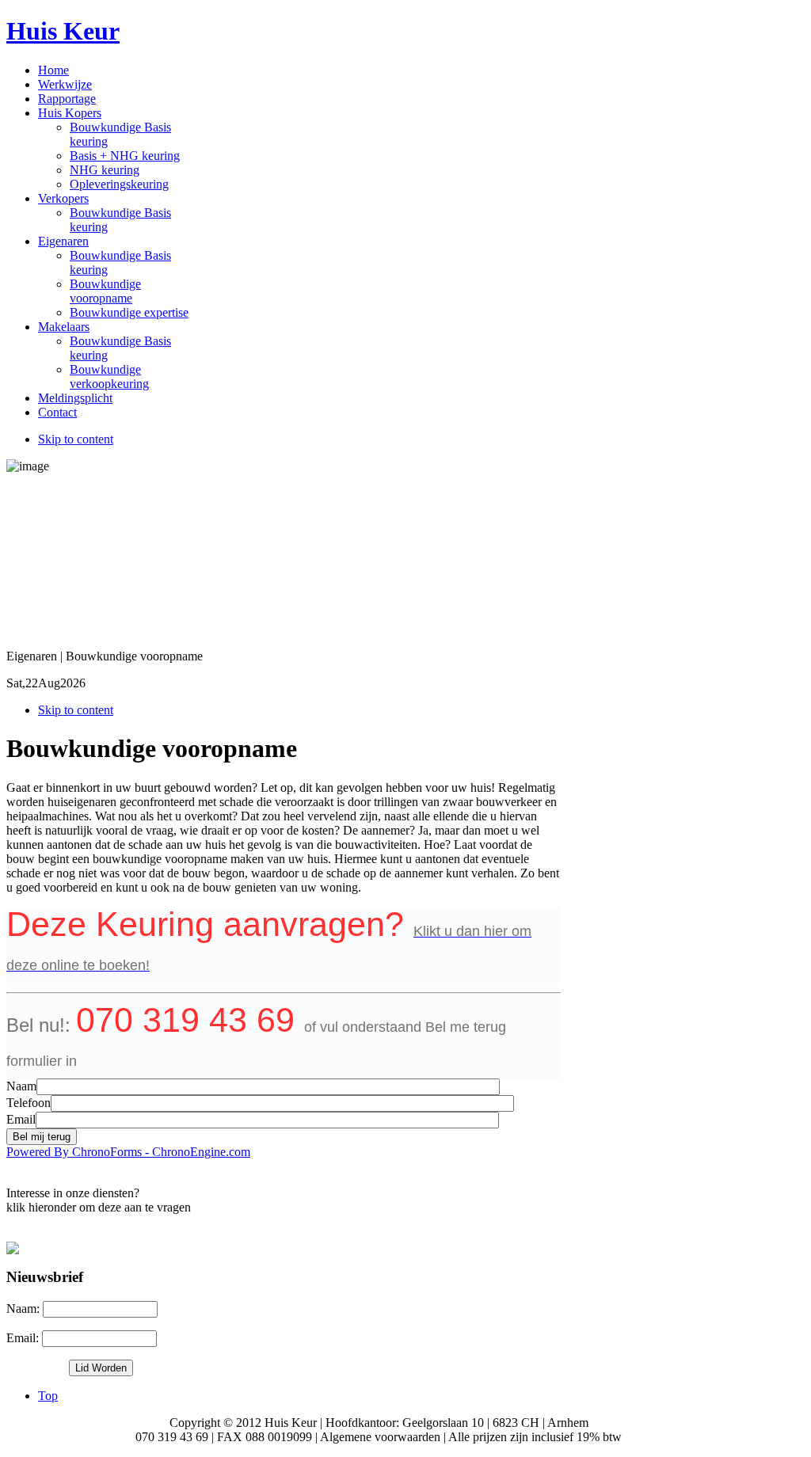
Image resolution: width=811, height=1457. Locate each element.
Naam (21, 1086)
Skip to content (75, 439)
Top (48, 1395)
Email (21, 1119)
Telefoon (28, 1102)
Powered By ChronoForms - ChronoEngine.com (128, 1151)
